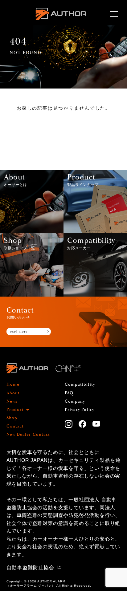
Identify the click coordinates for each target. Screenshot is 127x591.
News (11, 401)
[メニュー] (114, 14)
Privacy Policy (79, 410)
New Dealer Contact (28, 434)
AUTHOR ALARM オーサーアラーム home (60, 21)
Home (12, 384)
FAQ (69, 393)
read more (18, 331)
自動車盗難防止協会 (30, 567)
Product (15, 410)
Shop (11, 418)
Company (75, 401)
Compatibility (80, 384)
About (13, 393)
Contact (15, 426)
